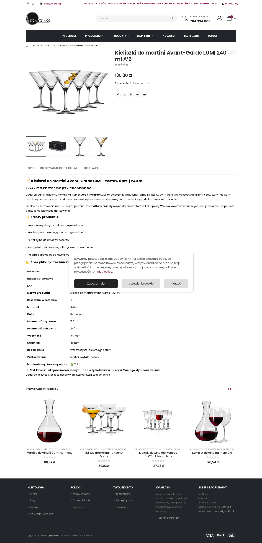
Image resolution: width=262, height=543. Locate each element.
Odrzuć (176, 283)
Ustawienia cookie (141, 283)
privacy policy (102, 272)
